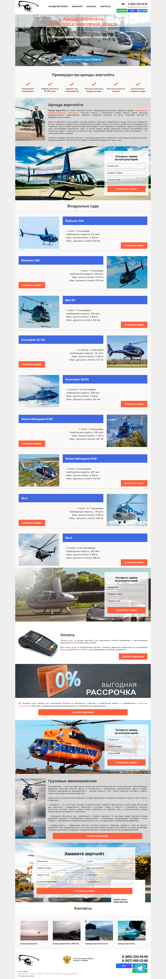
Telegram (143, 11)
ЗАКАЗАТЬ (91, 6)
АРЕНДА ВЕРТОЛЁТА (58, 6)
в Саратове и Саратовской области (83, 23)
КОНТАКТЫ (105, 6)
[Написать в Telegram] (140, 968)
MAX (132, 11)
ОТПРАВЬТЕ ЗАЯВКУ (126, 189)
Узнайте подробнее (133, 656)
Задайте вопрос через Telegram (82, 59)
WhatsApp (121, 11)
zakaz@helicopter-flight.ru (137, 7)
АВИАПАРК (77, 6)
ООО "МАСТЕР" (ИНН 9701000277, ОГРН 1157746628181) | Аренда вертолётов (47, 973)
